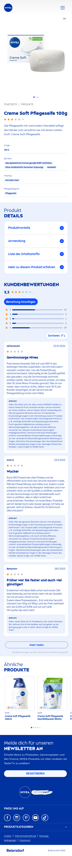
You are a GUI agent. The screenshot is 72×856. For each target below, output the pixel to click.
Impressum (25, 840)
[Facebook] (7, 817)
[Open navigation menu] (62, 7)
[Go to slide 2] (36, 97)
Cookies (7, 836)
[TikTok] (45, 817)
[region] (36, 54)
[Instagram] (16, 817)
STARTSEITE (10, 104)
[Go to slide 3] (38, 97)
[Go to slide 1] (34, 97)
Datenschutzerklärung (25, 836)
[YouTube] (35, 817)
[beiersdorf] (15, 850)
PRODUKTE (27, 104)
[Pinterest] (26, 817)
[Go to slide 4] (37, 727)
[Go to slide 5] (39, 727)
